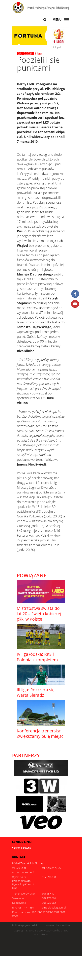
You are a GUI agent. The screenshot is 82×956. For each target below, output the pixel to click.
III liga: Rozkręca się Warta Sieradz (36, 692)
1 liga (38, 53)
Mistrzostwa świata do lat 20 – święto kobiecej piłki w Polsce (39, 613)
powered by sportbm (57, 925)
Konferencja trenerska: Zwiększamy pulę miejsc (40, 733)
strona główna (22, 847)
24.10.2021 (25, 53)
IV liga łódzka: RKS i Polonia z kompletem (37, 656)
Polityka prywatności (24, 925)
